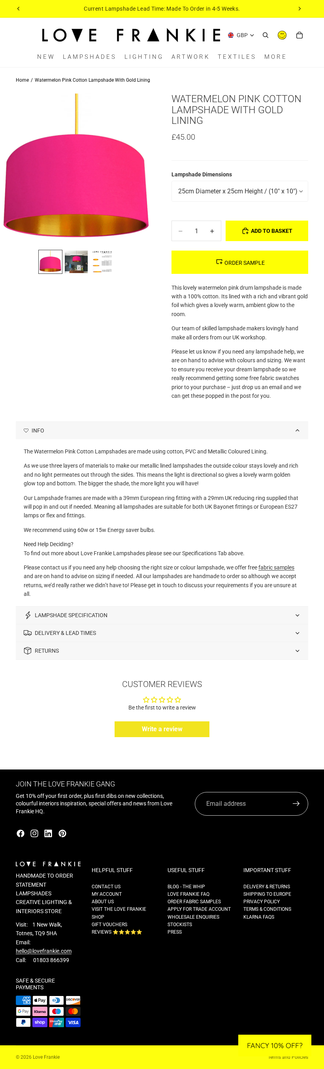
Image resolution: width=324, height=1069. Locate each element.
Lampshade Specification (71, 615)
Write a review (162, 729)
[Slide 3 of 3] (102, 262)
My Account (107, 894)
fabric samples (276, 567)
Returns (47, 651)
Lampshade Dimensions (201, 174)
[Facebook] (20, 833)
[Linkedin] (48, 833)
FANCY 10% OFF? (275, 1045)
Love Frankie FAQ (188, 894)
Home (22, 80)
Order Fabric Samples (194, 901)
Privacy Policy (261, 901)
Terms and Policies (288, 1057)
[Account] (282, 35)
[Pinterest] (62, 833)
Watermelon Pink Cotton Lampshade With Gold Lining (92, 80)
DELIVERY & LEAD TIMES (65, 633)
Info (38, 430)
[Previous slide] (18, 8)
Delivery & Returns (266, 886)
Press (175, 932)
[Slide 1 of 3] (50, 262)
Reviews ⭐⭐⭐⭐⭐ (117, 932)
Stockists (180, 924)
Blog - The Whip (186, 886)
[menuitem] (275, 57)
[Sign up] (296, 804)
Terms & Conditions (267, 909)
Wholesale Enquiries (193, 917)
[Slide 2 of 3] (76, 262)
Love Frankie (46, 1057)
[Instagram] (34, 833)
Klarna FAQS (258, 917)
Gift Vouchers (109, 924)
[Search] (265, 35)
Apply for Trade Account (199, 909)
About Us (103, 901)
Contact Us (106, 886)
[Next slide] (299, 8)
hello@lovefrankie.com (44, 951)
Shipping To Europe (267, 894)
